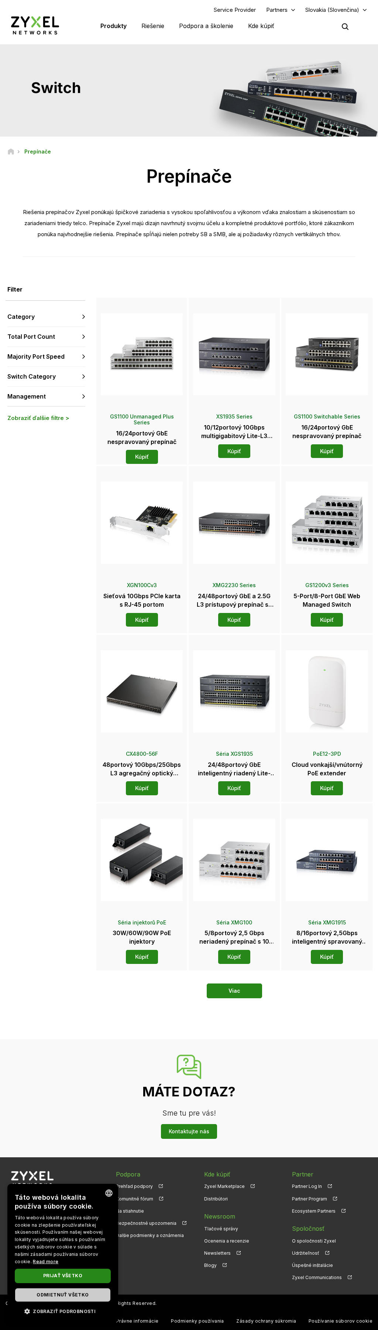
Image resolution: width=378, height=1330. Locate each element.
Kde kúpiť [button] (261, 26)
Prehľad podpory (134, 1186)
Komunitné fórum (134, 1199)
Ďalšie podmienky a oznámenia (150, 1235)
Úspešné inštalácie (312, 1265)
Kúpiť (142, 456)
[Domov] (10, 151)
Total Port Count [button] (31, 336)
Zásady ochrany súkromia (266, 1321)
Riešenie (152, 26)
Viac (234, 991)
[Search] (345, 26)
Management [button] (26, 396)
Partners (277, 9)
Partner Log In (307, 1186)
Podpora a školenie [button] (206, 26)
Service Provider (235, 9)
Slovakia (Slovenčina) (332, 9)
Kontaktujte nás (189, 1131)
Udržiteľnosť (305, 1253)
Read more (45, 1261)
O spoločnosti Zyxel (314, 1241)
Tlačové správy (221, 1228)
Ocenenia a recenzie (226, 1241)
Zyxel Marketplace (224, 1186)
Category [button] (21, 316)
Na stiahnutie (130, 1211)
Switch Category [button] (31, 376)
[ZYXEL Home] (35, 25)
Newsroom (219, 1216)
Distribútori (216, 1199)
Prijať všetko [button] (62, 1275)
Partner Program (309, 1199)
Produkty (113, 26)
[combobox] (109, 1193)
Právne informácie (137, 1321)
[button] (63, 1311)
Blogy (210, 1265)
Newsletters (217, 1253)
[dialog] (62, 1253)
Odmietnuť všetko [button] (63, 1295)
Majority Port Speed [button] (36, 356)
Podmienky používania (197, 1321)
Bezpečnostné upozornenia (146, 1223)
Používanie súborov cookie (340, 1321)
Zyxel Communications (317, 1277)
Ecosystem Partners (314, 1211)
